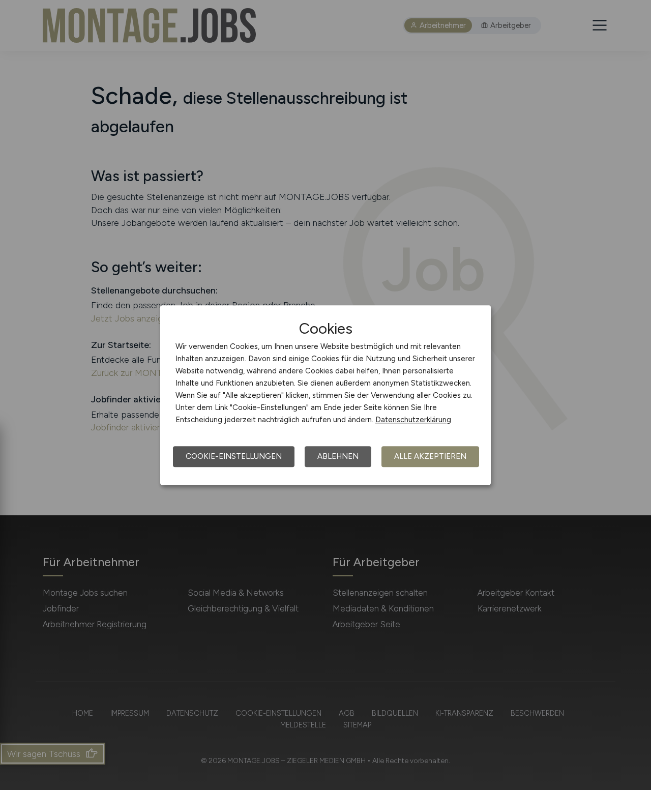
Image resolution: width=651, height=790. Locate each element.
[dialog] (325, 395)
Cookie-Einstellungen (234, 456)
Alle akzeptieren (430, 456)
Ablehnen (338, 456)
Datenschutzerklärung (413, 419)
